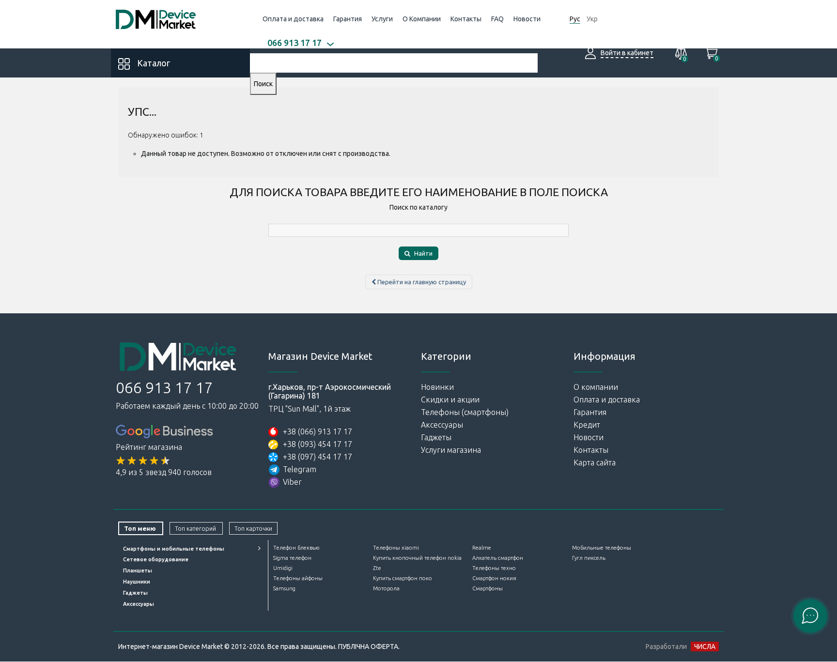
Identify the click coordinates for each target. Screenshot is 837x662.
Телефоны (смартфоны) (465, 412)
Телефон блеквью (296, 548)
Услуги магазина (451, 450)
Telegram (299, 469)
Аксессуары (442, 424)
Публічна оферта (368, 646)
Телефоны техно (494, 568)
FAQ (497, 19)
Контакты (465, 19)
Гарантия (347, 19)
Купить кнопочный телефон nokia (417, 558)
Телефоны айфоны (298, 578)
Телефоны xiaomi (396, 548)
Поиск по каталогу (418, 207)
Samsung (284, 588)
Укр (592, 19)
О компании (596, 387)
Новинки (437, 387)
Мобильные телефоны (601, 548)
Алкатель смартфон (497, 558)
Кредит (587, 424)
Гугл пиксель (588, 558)
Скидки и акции (450, 399)
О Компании (422, 19)
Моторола (386, 588)
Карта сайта (595, 462)
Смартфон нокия (494, 578)
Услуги (382, 19)
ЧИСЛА (704, 646)
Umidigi (283, 568)
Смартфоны (487, 588)
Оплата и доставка (293, 19)
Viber (292, 481)
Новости (527, 19)
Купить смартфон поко (402, 578)
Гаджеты (436, 437)
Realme (481, 548)
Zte (377, 568)
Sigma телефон (292, 558)
